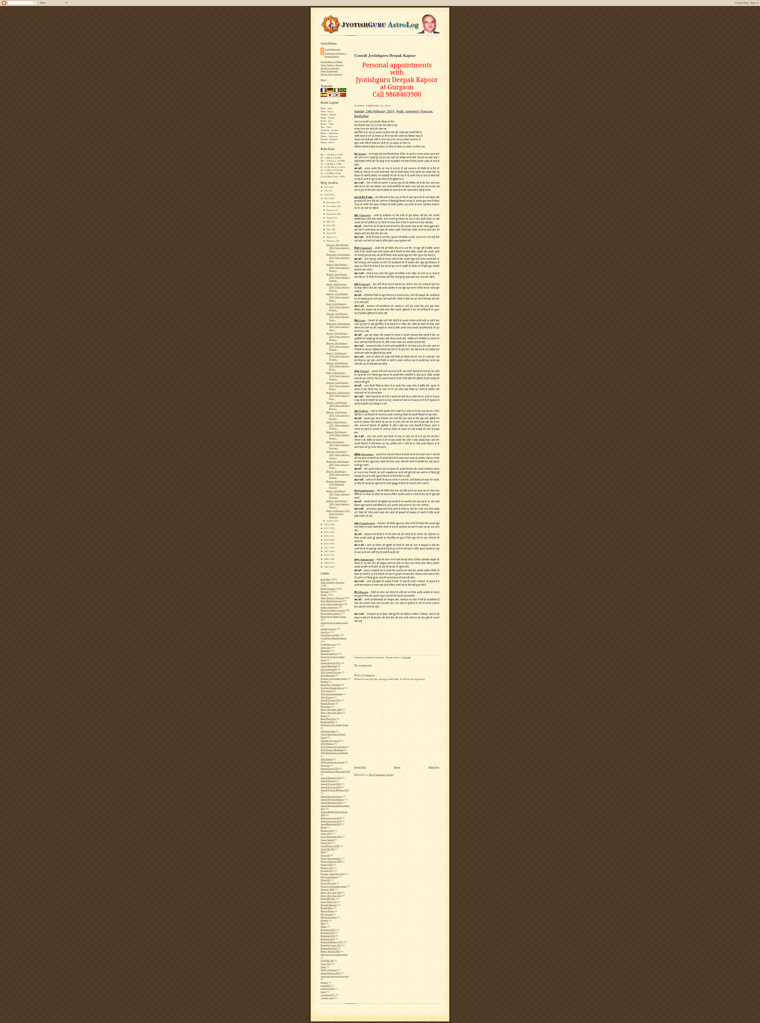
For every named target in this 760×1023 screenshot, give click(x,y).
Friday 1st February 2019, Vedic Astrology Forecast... (338, 513)
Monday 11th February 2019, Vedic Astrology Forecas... (338, 415)
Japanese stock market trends (334, 678)
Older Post (433, 767)
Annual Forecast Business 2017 (335, 789)
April (329, 233)
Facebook (325, 855)
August (330, 217)
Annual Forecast (328, 780)
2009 (326, 559)
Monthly (325, 920)
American (325, 765)
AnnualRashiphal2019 (331, 824)
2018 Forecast (327, 697)
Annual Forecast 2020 (331, 787)
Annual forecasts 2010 (331, 817)
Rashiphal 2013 (328, 932)
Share (323, 79)
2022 (326, 186)
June (329, 225)
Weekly (324, 594)
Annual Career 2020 (330, 768)
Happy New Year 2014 (331, 712)
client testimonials (329, 669)
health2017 (326, 985)
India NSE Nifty (328, 898)
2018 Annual (327, 690)
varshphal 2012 (328, 994)
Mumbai (324, 681)
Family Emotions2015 (331, 858)
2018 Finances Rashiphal (332, 749)
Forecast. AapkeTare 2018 (333, 873)
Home (397, 767)
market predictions (329, 607)
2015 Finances (327, 743)
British (324, 827)
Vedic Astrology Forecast (332, 597)
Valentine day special (330, 740)
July (329, 221)
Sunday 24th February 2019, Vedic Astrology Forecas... (338, 287)
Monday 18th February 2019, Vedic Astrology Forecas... (338, 346)
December (331, 202)
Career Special (327, 839)
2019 (326, 198)
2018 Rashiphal (328, 675)
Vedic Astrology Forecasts (332, 582)
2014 (326, 539)
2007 (326, 566)
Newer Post (360, 767)
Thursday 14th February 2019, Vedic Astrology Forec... (338, 385)
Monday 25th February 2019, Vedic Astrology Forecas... (338, 277)
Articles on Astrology (330, 68)
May (329, 229)
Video (323, 966)
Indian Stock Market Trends (333, 616)
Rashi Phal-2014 (328, 718)
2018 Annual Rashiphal (331, 693)
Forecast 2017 (327, 870)
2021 (326, 190)
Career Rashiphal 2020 (331, 836)
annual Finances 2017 (331, 973)
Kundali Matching (329, 904)
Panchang (325, 591)
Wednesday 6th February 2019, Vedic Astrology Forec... (338, 464)
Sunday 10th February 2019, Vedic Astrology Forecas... (338, 425)
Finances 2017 (327, 867)
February (331, 240)
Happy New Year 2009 (331, 709)
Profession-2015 (328, 929)
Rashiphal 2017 (328, 938)
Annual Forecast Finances (332, 799)
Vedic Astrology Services (332, 64)
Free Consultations (329, 876)
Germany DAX (327, 889)
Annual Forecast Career (331, 796)
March (330, 236)
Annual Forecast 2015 (331, 700)
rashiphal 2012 (327, 988)
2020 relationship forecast (332, 762)
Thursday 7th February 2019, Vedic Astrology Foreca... (338, 454)
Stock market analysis (330, 613)
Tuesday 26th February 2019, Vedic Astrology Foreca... (338, 267)
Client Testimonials (329, 71)
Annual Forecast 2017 (331, 662)
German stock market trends (333, 886)
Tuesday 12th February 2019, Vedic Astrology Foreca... (338, 405)
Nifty (323, 923)
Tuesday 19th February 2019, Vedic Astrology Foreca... (338, 336)
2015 (326, 535)
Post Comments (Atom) (381, 774)
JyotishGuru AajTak (330, 634)
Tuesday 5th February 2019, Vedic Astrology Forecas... (338, 474)
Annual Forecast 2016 (331, 783)
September (332, 213)
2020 (326, 194)
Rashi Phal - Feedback (331, 684)
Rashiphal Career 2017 (331, 945)
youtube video (327, 997)
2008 (326, 562)
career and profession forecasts (335, 976)
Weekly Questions (329, 969)
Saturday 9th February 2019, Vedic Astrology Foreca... (338, 435)
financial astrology (329, 653)
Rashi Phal (325, 579)
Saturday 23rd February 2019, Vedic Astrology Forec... (338, 296)
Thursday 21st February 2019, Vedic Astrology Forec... (338, 316)
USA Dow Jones (328, 731)
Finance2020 (326, 864)
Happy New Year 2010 (331, 892)
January (330, 520)
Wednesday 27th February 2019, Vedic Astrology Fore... (338, 257)
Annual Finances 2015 (331, 777)
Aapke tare (326, 647)
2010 (326, 555)
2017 (326, 528)
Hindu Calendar (328, 588)
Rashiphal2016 (327, 721)
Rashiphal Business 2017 (332, 941)
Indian (324, 715)
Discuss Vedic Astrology (332, 74)
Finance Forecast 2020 (331, 861)
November (332, 206)
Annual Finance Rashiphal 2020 (335, 771)
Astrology (325, 631)
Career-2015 (326, 842)
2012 (326, 547)
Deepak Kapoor (328, 703)
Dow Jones (326, 706)
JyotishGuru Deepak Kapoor (334, 638)
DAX (323, 851)
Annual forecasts (328, 628)
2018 (326, 524)
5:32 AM (406, 657)
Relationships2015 (329, 948)
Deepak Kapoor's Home (331, 61)
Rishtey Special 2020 (330, 951)
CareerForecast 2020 (330, 845)
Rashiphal (325, 650)
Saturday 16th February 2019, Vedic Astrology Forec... (338, 366)
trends (323, 991)
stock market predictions (332, 604)
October (330, 210)
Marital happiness (329, 917)
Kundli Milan (327, 907)
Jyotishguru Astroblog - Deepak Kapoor (335, 55)
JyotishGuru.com (332, 49)
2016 (326, 532)
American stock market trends (334, 622)
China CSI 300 (327, 849)
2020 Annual (327, 759)
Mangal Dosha (327, 911)
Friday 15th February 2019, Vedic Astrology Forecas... (338, 375)
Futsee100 (325, 879)
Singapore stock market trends (334, 724)
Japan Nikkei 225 (329, 901)
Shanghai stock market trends (334, 954)
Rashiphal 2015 (328, 935)
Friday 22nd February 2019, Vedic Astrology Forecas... (338, 306)
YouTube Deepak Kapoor (332, 687)
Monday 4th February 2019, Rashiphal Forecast (336, 484)
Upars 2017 (326, 963)
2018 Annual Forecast (331, 672)
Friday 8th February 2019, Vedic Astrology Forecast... (338, 444)
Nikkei (324, 926)
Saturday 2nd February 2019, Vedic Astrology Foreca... (338, 503)
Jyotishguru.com (328, 644)
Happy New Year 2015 (331, 895)
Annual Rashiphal (329, 666)
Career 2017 (326, 833)
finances (324, 982)
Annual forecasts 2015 (331, 821)
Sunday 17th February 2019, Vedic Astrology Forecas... (338, 356)
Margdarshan (327, 914)
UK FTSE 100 (327, 960)
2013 (326, 543)
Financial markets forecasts (333, 610)
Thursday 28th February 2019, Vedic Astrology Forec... (338, 247)
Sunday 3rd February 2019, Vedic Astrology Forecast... (338, 494)
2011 (326, 551)
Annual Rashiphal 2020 (331, 802)
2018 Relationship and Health (334, 752)
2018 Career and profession (333, 746)
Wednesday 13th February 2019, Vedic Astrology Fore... (338, 395)
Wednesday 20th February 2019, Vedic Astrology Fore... (338, 326)
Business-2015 (327, 830)
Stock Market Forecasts (331, 600)
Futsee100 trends (328, 883)
